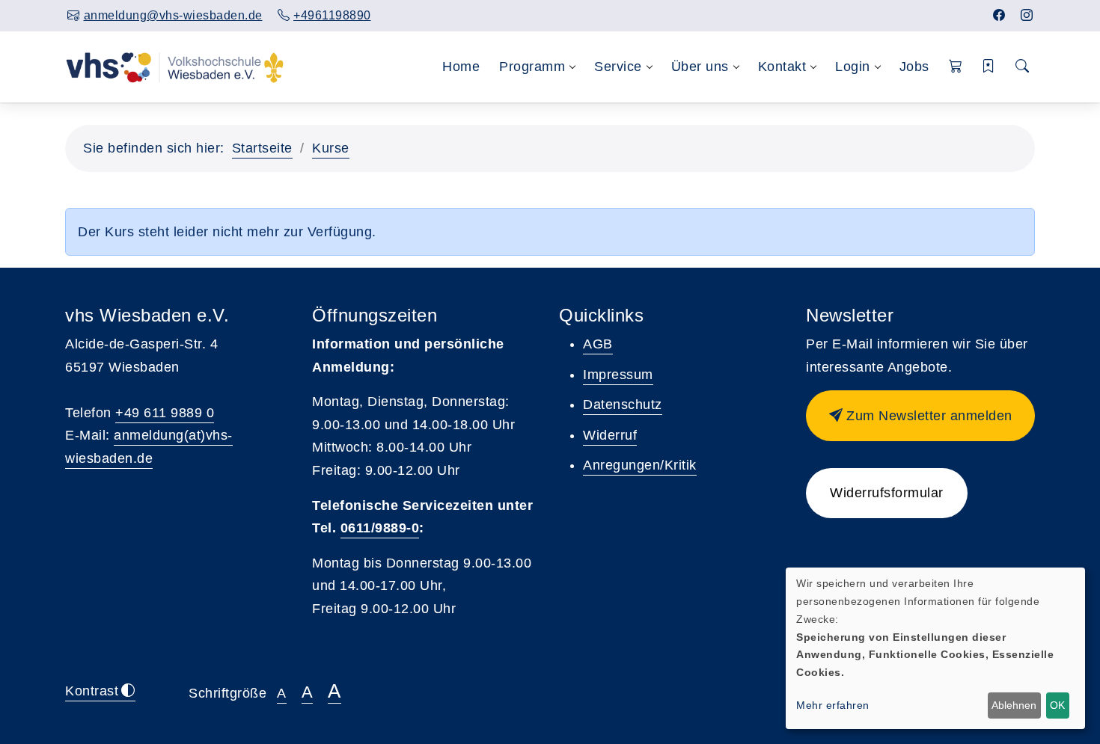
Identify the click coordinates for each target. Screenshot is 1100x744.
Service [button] (618, 66)
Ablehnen (1013, 705)
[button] (956, 66)
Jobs (914, 66)
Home (461, 66)
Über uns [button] (700, 66)
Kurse (330, 148)
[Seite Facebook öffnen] (999, 15)
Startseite (262, 148)
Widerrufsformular (887, 492)
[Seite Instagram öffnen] (1027, 15)
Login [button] (852, 66)
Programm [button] (532, 66)
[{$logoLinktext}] (174, 66)
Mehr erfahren (833, 705)
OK (1057, 705)
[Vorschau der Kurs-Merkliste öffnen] (989, 66)
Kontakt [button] (782, 66)
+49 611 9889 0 (164, 412)
